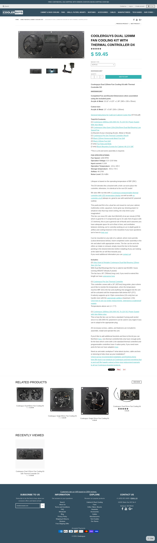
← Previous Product (121, 23)
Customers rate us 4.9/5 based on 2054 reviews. (78, 492)
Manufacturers (124, 12)
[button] (96, 49)
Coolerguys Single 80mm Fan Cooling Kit (62, 416)
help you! (104, 232)
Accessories (103, 12)
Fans (63, 12)
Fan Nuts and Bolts (104, 144)
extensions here (109, 276)
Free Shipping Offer (62, 523)
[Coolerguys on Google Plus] (140, 19)
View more (136, 382)
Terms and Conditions (62, 507)
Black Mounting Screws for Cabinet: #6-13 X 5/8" (115, 146)
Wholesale (62, 512)
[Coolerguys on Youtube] (137, 19)
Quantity (93, 74)
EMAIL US (134, 498)
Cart (151, 6)
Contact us (123, 6)
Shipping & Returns (62, 519)
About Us (62, 504)
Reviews (62, 521)
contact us (127, 254)
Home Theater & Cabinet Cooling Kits (32, 19)
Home (17, 19)
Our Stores (148, 12)
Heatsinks (92, 12)
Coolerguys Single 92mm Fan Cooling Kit (94, 418)
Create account (139, 6)
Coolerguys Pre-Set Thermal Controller (108, 282)
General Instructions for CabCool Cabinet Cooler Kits (111, 115)
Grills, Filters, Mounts (76, 12)
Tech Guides (137, 12)
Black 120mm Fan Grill (102, 141)
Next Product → (136, 23)
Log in (131, 6)
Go (43, 505)
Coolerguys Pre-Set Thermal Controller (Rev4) (110, 136)
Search (62, 502)
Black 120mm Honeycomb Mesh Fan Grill (109, 138)
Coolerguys (81, 536)
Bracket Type (95, 62)
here (100, 339)
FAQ (62, 509)
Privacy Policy (62, 516)
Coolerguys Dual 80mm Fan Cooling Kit (30, 406)
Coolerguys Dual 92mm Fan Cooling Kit (127, 406)
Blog (62, 514)
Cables (113, 12)
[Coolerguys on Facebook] (133, 19)
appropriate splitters (114, 298)
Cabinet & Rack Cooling (50, 12)
